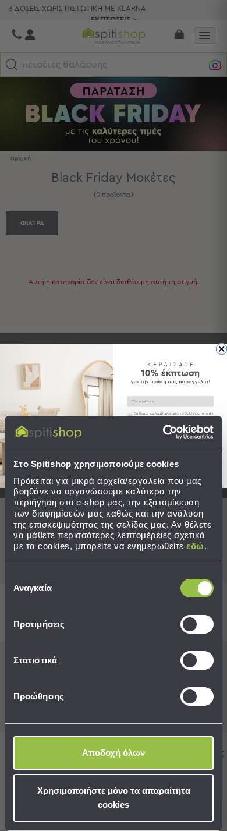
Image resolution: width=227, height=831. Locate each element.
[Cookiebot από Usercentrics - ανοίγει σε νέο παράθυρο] (163, 432)
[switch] (197, 624)
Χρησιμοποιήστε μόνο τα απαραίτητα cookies (113, 797)
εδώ (195, 546)
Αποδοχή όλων (113, 753)
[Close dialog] (221, 348)
